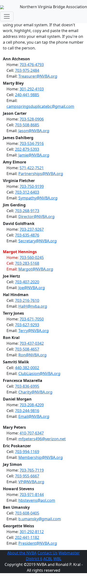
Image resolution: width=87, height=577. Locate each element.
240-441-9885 (27, 94)
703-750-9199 (32, 186)
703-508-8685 (27, 125)
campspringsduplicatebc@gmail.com (40, 106)
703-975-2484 (27, 70)
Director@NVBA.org (36, 216)
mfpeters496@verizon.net (42, 438)
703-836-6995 (27, 386)
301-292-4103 (32, 89)
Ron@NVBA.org (32, 355)
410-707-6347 (32, 433)
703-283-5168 (27, 263)
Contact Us (47, 553)
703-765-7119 (32, 470)
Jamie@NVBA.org (33, 155)
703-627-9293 (27, 324)
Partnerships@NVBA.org (40, 173)
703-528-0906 (32, 119)
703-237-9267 (32, 229)
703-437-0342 (32, 343)
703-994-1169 (27, 451)
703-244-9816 (27, 410)
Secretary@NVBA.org (37, 241)
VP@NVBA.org (31, 481)
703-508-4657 (27, 349)
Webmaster (69, 553)
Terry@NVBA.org (33, 330)
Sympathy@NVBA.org (38, 198)
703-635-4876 (27, 235)
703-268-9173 (27, 210)
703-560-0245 (32, 257)
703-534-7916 (32, 143)
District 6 (34, 558)
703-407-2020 (27, 282)
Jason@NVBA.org (33, 130)
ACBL (47, 558)
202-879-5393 (27, 149)
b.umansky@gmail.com (39, 519)
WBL (57, 558)
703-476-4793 (32, 64)
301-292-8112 (32, 531)
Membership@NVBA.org (40, 457)
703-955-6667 (27, 476)
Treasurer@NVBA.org (37, 76)
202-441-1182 (27, 537)
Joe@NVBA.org (31, 287)
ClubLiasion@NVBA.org (39, 373)
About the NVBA (21, 553)
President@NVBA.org (37, 543)
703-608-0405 (27, 513)
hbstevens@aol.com (36, 500)
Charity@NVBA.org (35, 392)
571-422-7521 (32, 167)
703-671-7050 (32, 319)
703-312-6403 (27, 192)
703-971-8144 (32, 494)
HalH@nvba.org (32, 306)
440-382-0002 (27, 367)
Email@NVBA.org (33, 416)
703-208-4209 (32, 404)
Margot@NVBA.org (35, 269)
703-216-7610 (27, 300)
